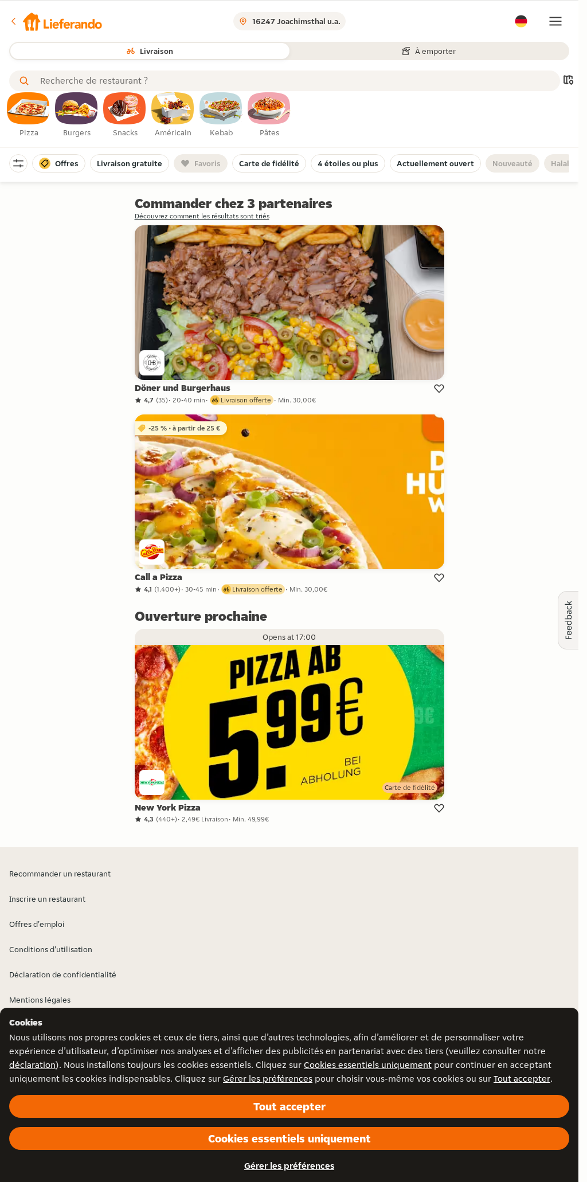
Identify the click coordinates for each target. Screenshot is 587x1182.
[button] (55, 21)
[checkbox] (28, 115)
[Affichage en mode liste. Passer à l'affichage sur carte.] (568, 81)
